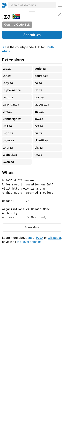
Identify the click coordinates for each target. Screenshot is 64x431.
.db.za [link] (38, 90)
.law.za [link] (38, 119)
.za (4, 47)
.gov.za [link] (39, 97)
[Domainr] (4, 5)
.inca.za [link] (39, 111)
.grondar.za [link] (11, 104)
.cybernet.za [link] (12, 90)
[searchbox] (32, 5)
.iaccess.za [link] (41, 104)
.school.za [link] (10, 154)
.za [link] (6, 16)
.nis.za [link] (38, 133)
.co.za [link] (38, 83)
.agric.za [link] (40, 68)
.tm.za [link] (38, 154)
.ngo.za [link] (8, 133)
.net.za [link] (38, 126)
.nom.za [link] (8, 140)
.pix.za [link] (38, 147)
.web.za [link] (8, 162)
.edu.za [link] (8, 97)
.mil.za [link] (7, 126)
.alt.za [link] (7, 76)
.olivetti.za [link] (41, 140)
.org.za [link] (8, 147)
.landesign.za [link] (12, 119)
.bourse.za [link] (41, 76)
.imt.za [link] (7, 111)
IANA (39, 237)
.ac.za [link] (7, 68)
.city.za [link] (8, 83)
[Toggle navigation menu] (60, 5)
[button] (32, 35)
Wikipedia (54, 237)
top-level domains (29, 242)
